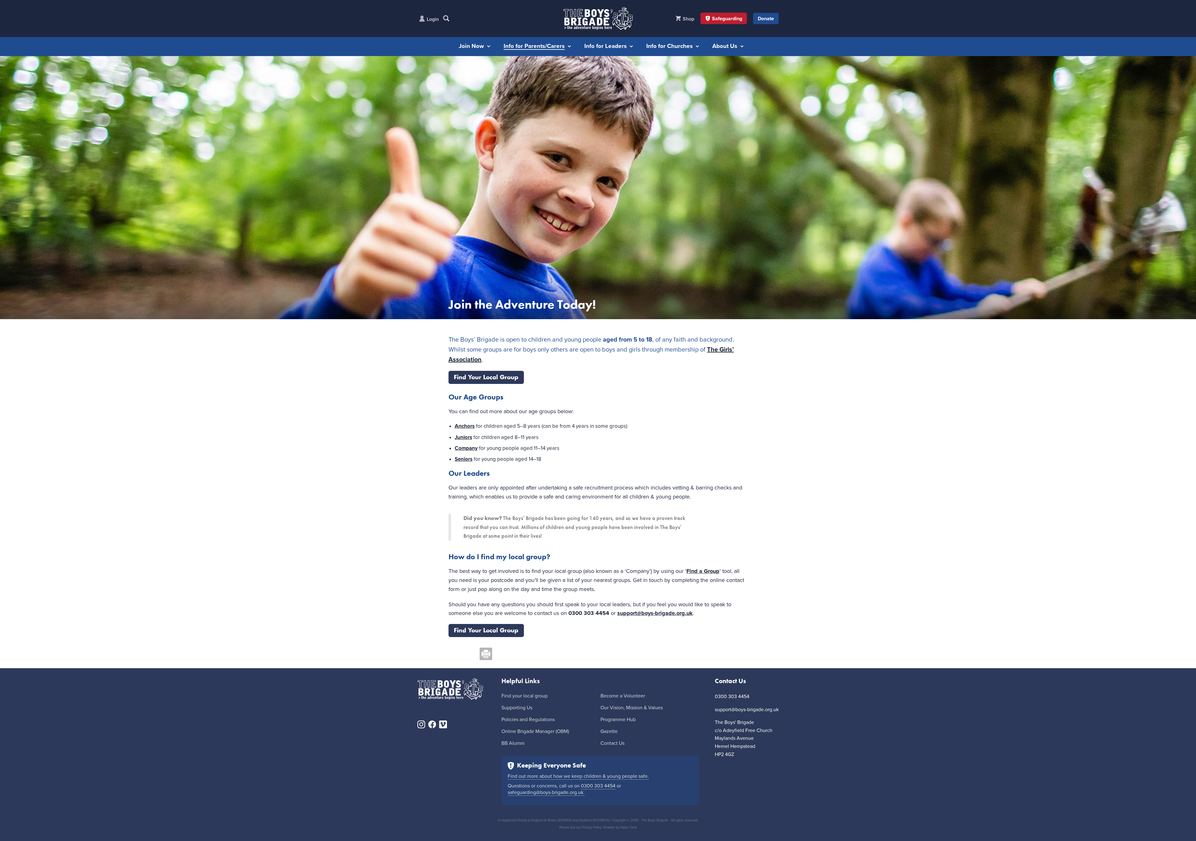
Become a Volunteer (622, 696)
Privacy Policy (591, 827)
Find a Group (702, 571)
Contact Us (612, 743)
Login (433, 19)
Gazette (609, 731)
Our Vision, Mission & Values (631, 708)
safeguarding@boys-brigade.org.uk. (546, 792)
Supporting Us (516, 708)
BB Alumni (512, 743)
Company (466, 448)
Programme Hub (618, 719)
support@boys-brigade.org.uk (655, 613)
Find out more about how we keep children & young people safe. (578, 776)
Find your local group (524, 696)
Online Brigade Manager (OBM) (535, 731)
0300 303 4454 (598, 786)
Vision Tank (628, 827)
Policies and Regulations (528, 719)
